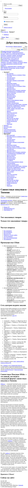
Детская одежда (11, 77)
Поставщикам (7, 132)
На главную (5, 32)
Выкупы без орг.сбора (13, 118)
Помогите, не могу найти (10, 235)
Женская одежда (11, 89)
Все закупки (10, 73)
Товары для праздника (13, 103)
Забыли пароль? (8, 27)
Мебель (9, 111)
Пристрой (9, 124)
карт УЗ (14, 315)
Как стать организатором (10, 238)
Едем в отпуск (10, 114)
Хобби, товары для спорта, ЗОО (15, 108)
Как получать (7, 233)
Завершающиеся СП (9, 208)
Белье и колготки (11, 93)
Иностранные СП (11, 115)
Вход (7, 37)
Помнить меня (9, 21)
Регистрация (8, 8)
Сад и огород (10, 110)
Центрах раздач (5, 204)
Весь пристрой (11, 135)
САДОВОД (10, 98)
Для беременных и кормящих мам (16, 91)
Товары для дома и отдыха (14, 107)
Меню (3, 30)
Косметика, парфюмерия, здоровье (16, 105)
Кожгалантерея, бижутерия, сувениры (17, 104)
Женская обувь (11, 94)
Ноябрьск (6, 34)
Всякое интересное (12, 121)
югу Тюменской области (15, 365)
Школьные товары (12, 83)
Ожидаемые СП (8, 210)
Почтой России (9, 369)
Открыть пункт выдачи (10, 131)
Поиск (3, 37)
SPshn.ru (3, 384)
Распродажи (10, 117)
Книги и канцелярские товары (15, 100)
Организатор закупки (6, 200)
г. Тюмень (5, 365)
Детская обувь (10, 79)
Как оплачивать (8, 232)
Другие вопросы (8, 236)
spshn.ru (8, 453)
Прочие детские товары (13, 84)
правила (10, 440)
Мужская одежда (11, 96)
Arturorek (20, 485)
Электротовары (11, 101)
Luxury (8, 122)
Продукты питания (12, 112)
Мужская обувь (11, 97)
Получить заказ (8, 126)
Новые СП (6, 207)
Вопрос (6, 128)
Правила (6, 125)
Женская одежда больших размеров (16, 90)
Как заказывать (8, 230)
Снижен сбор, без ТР (12, 119)
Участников (4, 201)
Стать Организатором (9, 129)
